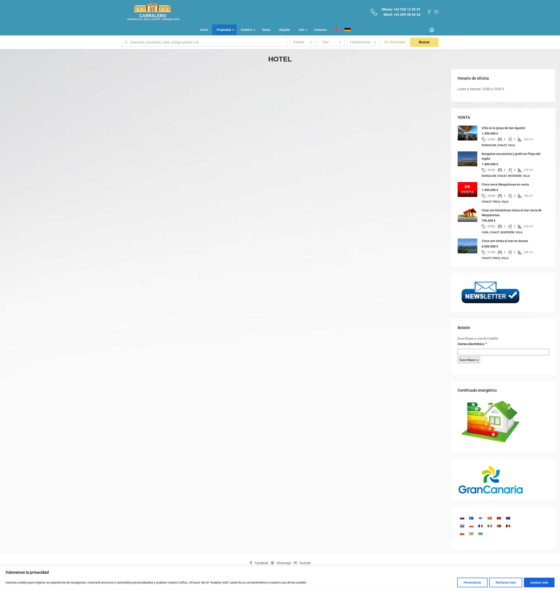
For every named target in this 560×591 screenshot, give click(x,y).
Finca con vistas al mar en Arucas (505, 241)
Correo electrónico (472, 343)
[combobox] (303, 42)
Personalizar (472, 582)
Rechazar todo (506, 582)
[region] (280, 578)
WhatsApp (284, 563)
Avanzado (397, 42)
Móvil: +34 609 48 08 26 (402, 15)
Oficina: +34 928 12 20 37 (401, 9)
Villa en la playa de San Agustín (503, 128)
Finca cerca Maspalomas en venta (505, 184)
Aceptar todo (539, 582)
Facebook (261, 563)
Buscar (424, 42)
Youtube (305, 563)
